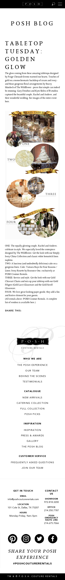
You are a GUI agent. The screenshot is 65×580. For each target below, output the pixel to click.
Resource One (33, 271)
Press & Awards (32, 436)
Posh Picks (32, 414)
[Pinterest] (12, 538)
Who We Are (32, 359)
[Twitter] (31, 311)
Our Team (32, 371)
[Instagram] (26, 538)
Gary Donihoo (24, 91)
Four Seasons (49, 267)
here (7, 101)
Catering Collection (32, 403)
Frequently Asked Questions (32, 462)
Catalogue (32, 391)
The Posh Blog (32, 447)
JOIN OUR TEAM (32, 468)
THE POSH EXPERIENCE (32, 365)
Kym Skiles (40, 91)
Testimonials (32, 382)
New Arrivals (32, 398)
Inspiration (32, 424)
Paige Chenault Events (18, 77)
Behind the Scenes (32, 376)
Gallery (32, 441)
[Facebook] (26, 311)
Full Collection (32, 409)
